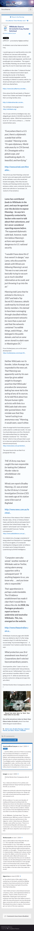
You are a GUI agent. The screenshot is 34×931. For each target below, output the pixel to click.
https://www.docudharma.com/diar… (15, 88)
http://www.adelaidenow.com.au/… (14, 533)
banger (5, 774)
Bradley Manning (18, 729)
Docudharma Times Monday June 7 (16, 20)
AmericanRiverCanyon (10, 33)
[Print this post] (29, 34)
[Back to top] (29, 926)
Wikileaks (23, 730)
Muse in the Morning (18, 17)
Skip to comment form (9, 740)
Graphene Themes (14, 928)
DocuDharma (5, 9)
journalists (11, 730)
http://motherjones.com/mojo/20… (14, 353)
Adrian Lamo (8, 729)
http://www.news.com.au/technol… (14, 446)
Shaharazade (7, 837)
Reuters (17, 730)
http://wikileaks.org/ (10, 109)
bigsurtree (6, 876)
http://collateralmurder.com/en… (13, 102)
